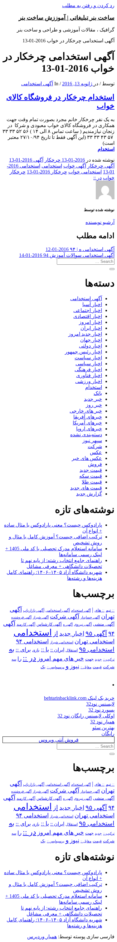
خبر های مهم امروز (60, 658)
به (11, 649)
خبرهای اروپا (89, 428)
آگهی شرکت (64, 616)
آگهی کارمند (26, 624)
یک (43, 667)
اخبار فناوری (89, 375)
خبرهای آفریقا (87, 416)
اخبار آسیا (92, 304)
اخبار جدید (71, 633)
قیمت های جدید (86, 487)
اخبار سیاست (88, 357)
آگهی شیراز (41, 617)
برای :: (23, 649)
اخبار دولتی (90, 345)
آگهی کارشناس (49, 624)
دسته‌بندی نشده (86, 434)
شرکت (95, 446)
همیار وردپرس (42, 936)
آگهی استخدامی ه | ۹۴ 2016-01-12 (80, 249)
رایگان (108, 733)
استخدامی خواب (85, 171)
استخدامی (51, 165)
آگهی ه (68, 624)
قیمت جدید (91, 470)
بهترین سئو (103, 727)
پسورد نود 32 (101, 709)
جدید (98, 659)
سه (14, 659)
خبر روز (94, 405)
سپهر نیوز (92, 440)
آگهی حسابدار (90, 617)
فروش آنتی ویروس (59, 739)
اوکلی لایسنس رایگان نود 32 (86, 715)
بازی (36, 650)
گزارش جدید (89, 493)
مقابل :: (85, 667)
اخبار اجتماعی (87, 310)
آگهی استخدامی (37, 83)
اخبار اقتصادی (87, 316)
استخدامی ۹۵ (97, 649)
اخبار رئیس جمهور (83, 351)
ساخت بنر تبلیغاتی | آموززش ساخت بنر (67, 17)
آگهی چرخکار (101, 165)
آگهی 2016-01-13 (26, 160)
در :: (97, 177)
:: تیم (110, 610)
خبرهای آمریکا (87, 422)
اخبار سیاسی (89, 363)
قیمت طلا (92, 482)
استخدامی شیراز (61, 642)
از (55, 633)
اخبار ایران (91, 328)
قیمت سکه (90, 476)
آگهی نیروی (83, 624)
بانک (98, 393)
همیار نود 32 (102, 721)
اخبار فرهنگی (88, 369)
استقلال (72, 650)
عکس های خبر (87, 458)
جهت (89, 659)
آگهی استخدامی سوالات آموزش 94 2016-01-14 (67, 255)
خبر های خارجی (86, 411)
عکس (96, 452)
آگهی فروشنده (21, 617)
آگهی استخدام (81, 610)
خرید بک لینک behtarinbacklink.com (79, 698)
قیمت (97, 667)
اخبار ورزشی (88, 381)
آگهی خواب (74, 165)
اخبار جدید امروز (85, 334)
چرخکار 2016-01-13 (47, 171)
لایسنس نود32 (100, 704)
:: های (100, 610)
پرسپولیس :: (55, 667)
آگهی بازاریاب (33, 610)
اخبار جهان (91, 340)
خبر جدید (93, 399)
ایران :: (57, 649)
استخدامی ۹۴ (32, 641)
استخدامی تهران (95, 641)
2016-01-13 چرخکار (65, 160)
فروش (95, 464)
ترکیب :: (109, 659)
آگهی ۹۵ (96, 633)
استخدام (106, 149)
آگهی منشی (104, 624)
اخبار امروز (90, 322)
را (19, 659)
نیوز (74, 666)
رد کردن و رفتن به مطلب (88, 5)
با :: (45, 649)
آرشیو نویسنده (100, 222)
